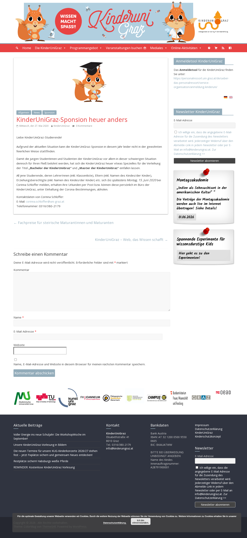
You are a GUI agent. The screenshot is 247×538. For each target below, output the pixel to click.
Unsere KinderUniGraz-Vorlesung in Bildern (40, 445)
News (37, 112)
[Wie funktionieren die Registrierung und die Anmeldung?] (209, 48)
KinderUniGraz (62, 125)
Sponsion (49, 112)
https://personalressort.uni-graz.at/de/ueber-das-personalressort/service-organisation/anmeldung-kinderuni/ (201, 82)
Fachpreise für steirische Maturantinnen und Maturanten (63, 222)
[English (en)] (231, 98)
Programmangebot (84, 48)
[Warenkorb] (216, 48)
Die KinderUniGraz (48, 48)
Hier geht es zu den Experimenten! (194, 256)
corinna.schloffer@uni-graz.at (45, 201)
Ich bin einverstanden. (140, 521)
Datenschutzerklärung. (114, 522)
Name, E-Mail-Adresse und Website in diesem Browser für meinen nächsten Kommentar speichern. (79, 364)
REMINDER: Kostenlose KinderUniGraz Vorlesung (44, 467)
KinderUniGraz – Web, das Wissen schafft (131, 239)
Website (19, 345)
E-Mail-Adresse (25, 331)
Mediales (156, 48)
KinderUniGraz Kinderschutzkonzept (208, 434)
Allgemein (23, 112)
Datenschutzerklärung (208, 429)
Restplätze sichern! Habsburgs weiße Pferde (41, 461)
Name (19, 317)
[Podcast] (223, 48)
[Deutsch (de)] (225, 98)
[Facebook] (230, 48)
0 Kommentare (83, 125)
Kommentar (21, 270)
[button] (17, 48)
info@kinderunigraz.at (119, 448)
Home (26, 48)
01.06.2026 (186, 217)
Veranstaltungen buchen (124, 48)
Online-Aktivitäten (184, 48)
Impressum (202, 425)
